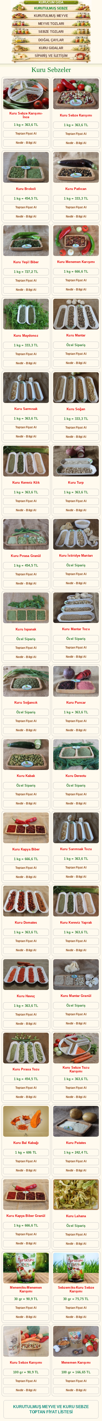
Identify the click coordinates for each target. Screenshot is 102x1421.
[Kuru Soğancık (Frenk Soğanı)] (26, 681)
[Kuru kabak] (26, 754)
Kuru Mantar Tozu (76, 629)
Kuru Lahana (76, 1216)
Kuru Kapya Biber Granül (25, 1216)
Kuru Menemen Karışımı (76, 262)
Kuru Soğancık (25, 703)
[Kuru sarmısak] (26, 387)
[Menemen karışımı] (76, 240)
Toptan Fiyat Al (25, 133)
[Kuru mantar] (76, 314)
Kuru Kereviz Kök (26, 482)
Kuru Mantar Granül (76, 996)
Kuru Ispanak (26, 629)
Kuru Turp (76, 482)
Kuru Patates (76, 1143)
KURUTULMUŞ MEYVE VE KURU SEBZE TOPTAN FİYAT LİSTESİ (51, 1409)
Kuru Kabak (26, 776)
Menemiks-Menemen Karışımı (26, 1289)
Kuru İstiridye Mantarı (76, 556)
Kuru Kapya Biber (26, 849)
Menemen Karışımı (76, 1363)
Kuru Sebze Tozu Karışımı (76, 1069)
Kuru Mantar (75, 335)
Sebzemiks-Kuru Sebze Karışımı (76, 1289)
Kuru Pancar (76, 703)
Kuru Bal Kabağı (26, 1143)
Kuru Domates (26, 923)
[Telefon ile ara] (90, 7)
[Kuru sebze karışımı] (76, 1268)
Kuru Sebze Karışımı (76, 115)
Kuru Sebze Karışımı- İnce (26, 115)
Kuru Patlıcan (75, 189)
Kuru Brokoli (26, 189)
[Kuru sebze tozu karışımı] (76, 1048)
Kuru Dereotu (76, 776)
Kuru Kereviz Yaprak (76, 923)
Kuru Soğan (76, 409)
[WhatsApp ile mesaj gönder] (75, 6)
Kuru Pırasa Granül (26, 556)
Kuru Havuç (26, 996)
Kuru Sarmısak (25, 409)
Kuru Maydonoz (26, 336)
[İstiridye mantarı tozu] (76, 607)
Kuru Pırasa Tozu (26, 1069)
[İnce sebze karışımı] (26, 93)
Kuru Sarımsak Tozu (76, 849)
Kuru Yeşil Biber (26, 262)
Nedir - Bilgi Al (26, 143)
